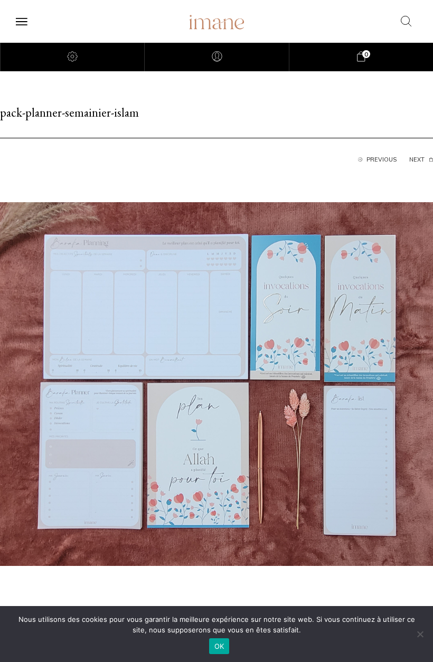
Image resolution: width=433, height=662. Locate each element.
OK (219, 646)
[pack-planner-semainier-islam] (216, 383)
